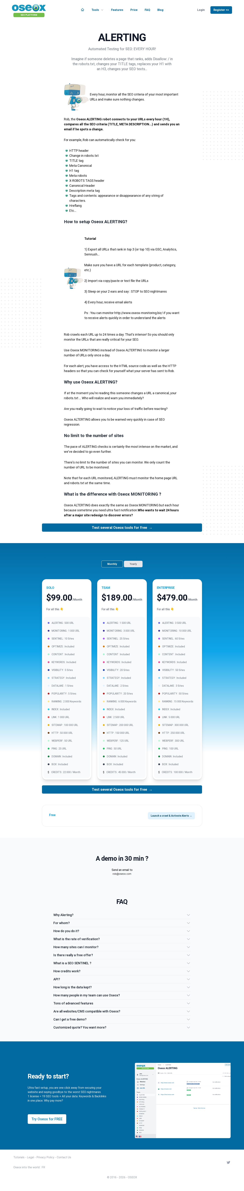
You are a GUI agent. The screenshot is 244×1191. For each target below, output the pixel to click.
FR (43, 1167)
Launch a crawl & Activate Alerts (171, 815)
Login (201, 10)
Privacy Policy (45, 1157)
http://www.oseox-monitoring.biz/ (138, 313)
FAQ (147, 10)
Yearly (133, 564)
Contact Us (64, 1157)
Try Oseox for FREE (47, 1119)
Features (117, 10)
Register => (221, 10)
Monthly (112, 564)
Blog (160, 10)
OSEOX (132, 1177)
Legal (30, 1157)
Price (134, 10)
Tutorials (18, 1157)
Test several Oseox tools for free (122, 527)
